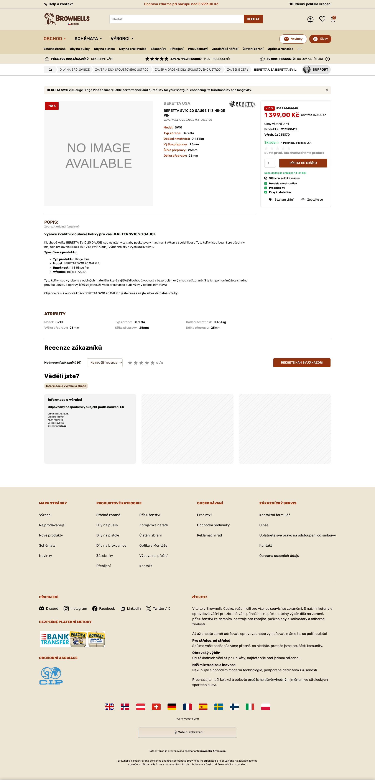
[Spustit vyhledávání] (253, 19)
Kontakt (145, 566)
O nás (263, 525)
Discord (52, 608)
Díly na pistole (104, 49)
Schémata (86, 38)
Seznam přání (323, 19)
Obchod (53, 38)
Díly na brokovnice (132, 49)
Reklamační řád (209, 535)
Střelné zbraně (55, 49)
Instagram (79, 608)
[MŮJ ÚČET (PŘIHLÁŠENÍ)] (311, 19)
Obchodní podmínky (213, 525)
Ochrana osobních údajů (279, 556)
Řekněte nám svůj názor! (302, 362)
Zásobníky (158, 49)
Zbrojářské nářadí (225, 48)
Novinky (45, 556)
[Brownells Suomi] (234, 707)
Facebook (107, 608)
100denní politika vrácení (310, 4)
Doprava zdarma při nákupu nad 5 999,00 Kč (181, 4)
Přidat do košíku (303, 163)
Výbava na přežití (153, 556)
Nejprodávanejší (52, 525)
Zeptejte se (315, 200)
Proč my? (204, 515)
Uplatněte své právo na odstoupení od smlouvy (297, 535)
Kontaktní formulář (274, 515)
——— (299, 48)
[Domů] (49, 69)
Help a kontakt (60, 4)
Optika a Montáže (280, 49)
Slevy (324, 39)
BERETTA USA (177, 103)
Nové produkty (51, 535)
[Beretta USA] (242, 104)
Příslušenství (198, 49)
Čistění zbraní (253, 49)
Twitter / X (161, 608)
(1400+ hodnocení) (200, 58)
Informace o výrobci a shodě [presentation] (66, 386)
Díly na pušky (80, 49)
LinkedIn (134, 608)
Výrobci (120, 38)
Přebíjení (177, 49)
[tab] (66, 386)
